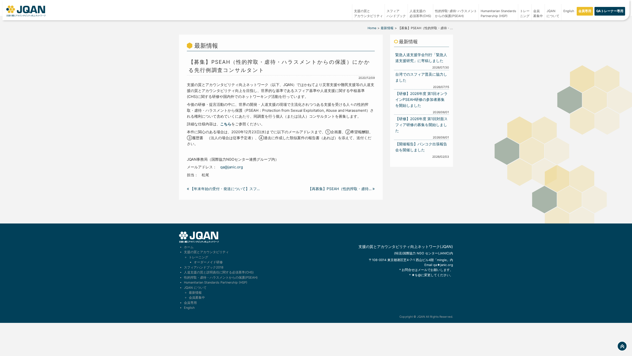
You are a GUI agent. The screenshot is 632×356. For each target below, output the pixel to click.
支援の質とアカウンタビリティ (368, 13)
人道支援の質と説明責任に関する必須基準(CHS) (219, 272)
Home (372, 28)
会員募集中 (538, 13)
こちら (225, 124)
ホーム (189, 247)
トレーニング (525, 13)
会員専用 (584, 11)
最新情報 (387, 28)
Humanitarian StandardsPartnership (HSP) (498, 13)
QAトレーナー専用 (609, 11)
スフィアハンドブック (396, 13)
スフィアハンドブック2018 (203, 267)
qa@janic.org (231, 167)
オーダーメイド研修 (208, 262)
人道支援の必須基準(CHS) (420, 13)
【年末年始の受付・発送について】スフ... (224, 188)
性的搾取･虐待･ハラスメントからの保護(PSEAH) (456, 13)
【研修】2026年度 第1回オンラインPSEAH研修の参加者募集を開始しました (421, 99)
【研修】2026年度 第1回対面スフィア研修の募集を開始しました (421, 124)
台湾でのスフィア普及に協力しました (421, 77)
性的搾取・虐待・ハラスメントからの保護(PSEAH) (221, 277)
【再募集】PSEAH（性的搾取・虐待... (340, 188)
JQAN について (553, 13)
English (568, 11)
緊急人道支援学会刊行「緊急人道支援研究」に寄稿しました (421, 57)
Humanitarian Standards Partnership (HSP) (215, 282)
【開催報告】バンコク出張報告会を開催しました (421, 147)
